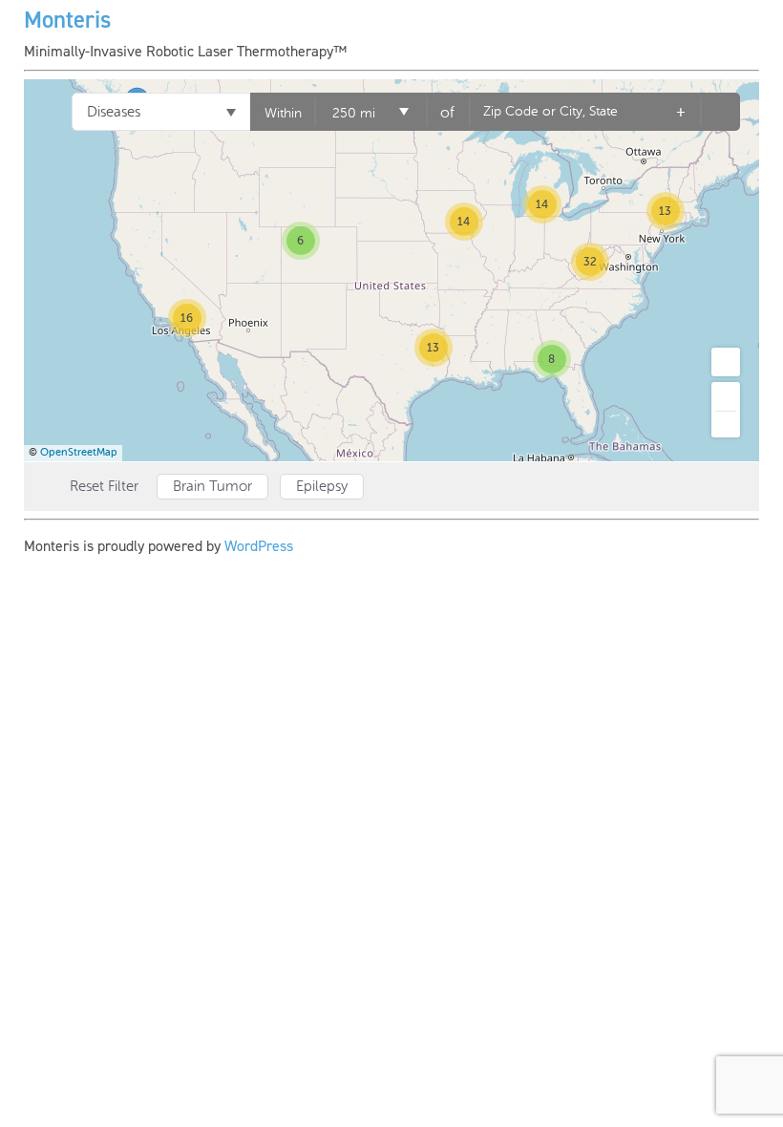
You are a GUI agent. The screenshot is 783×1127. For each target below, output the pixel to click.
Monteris (67, 19)
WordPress (258, 546)
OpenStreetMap (78, 452)
